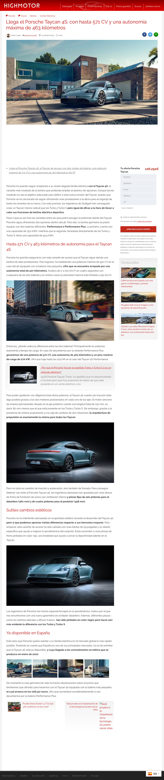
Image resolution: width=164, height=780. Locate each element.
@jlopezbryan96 (30, 35)
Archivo (65, 776)
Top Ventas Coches (38, 776)
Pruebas (80, 6)
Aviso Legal (94, 776)
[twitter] (150, 34)
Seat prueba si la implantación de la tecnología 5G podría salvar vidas (82, 706)
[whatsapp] (156, 34)
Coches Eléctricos (47, 16)
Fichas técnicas (95, 6)
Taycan (24, 16)
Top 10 (109, 6)
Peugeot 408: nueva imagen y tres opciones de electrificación (137, 306)
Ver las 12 (102, 669)
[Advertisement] (82, 146)
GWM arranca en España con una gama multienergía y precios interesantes (137, 283)
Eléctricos (67, 6)
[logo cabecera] (22, 5)
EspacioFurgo (53, 776)
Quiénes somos (152, 6)
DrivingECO (23, 776)
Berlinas (33, 16)
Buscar (138, 6)
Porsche (11, 16)
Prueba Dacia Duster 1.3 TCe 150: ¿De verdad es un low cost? (38, 705)
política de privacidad (144, 221)
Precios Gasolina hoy (8, 776)
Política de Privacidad (79, 776)
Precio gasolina (123, 6)
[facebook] (144, 34)
